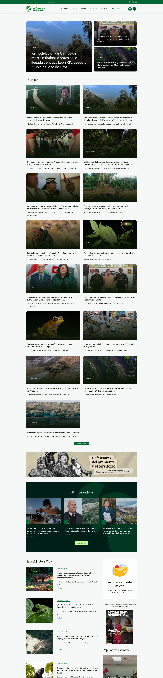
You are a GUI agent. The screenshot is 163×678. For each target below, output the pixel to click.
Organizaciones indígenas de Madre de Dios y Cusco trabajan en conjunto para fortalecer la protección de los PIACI (53, 207)
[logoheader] (35, 6)
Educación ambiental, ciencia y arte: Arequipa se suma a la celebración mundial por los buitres (51, 254)
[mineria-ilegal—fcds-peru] (39, 631)
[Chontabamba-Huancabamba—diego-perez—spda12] (39, 662)
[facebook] (126, 2)
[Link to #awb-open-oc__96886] (130, 9)
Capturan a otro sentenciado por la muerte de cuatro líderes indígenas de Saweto (113, 39)
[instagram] (133, 2)
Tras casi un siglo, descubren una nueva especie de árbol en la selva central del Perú (109, 254)
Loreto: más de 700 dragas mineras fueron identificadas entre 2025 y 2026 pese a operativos (115, 65)
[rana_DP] (39, 599)
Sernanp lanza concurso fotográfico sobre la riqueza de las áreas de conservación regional (51, 345)
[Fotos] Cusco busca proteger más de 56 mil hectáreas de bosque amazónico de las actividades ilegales (75, 575)
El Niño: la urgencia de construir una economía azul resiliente (53, 432)
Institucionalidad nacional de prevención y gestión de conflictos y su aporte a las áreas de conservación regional (108, 163)
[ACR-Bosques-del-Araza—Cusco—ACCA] (39, 567)
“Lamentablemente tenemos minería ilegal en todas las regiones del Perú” (124, 529)
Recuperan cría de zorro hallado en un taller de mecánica (49, 529)
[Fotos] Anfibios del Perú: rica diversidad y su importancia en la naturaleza (76, 605)
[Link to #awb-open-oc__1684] (134, 9)
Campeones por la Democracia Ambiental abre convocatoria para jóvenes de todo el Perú (52, 163)
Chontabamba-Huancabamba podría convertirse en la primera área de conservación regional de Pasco (77, 670)
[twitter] (129, 2)
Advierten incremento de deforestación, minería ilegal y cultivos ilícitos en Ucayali (77, 637)
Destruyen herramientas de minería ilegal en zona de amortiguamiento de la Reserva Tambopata (106, 207)
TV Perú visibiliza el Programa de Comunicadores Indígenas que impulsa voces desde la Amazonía (87, 530)
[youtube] (136, 2)
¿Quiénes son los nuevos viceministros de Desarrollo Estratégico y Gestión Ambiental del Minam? (49, 298)
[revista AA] (119, 611)
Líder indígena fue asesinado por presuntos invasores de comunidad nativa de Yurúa (51, 118)
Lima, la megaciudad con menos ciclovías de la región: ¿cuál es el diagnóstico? (109, 345)
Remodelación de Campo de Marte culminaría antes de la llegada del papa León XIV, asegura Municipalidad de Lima (59, 60)
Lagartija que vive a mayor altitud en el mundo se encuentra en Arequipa (52, 389)
